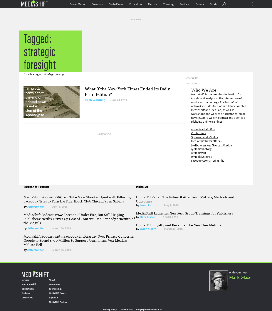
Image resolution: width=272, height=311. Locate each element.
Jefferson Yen (35, 207)
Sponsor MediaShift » (204, 137)
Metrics (152, 4)
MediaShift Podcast (58, 302)
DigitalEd (53, 297)
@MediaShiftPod (201, 157)
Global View (116, 4)
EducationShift (29, 284)
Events (200, 4)
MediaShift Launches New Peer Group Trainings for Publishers (184, 213)
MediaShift (35, 274)
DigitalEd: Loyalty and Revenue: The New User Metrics (178, 225)
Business (97, 4)
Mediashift (34, 3)
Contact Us (54, 284)
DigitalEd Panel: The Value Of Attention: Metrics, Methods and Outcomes (185, 199)
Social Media (77, 4)
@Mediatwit (198, 153)
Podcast (185, 4)
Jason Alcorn (148, 205)
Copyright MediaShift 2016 (149, 309)
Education (135, 4)
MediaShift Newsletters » (206, 141)
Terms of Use (126, 309)
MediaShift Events (57, 293)
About (52, 279)
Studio (214, 4)
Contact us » (198, 133)
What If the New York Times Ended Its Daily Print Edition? (127, 91)
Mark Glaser (147, 217)
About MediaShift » (203, 129)
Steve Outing (96, 100)
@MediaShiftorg (201, 149)
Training (168, 4)
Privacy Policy (110, 309)
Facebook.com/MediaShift (207, 161)
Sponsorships (55, 288)
